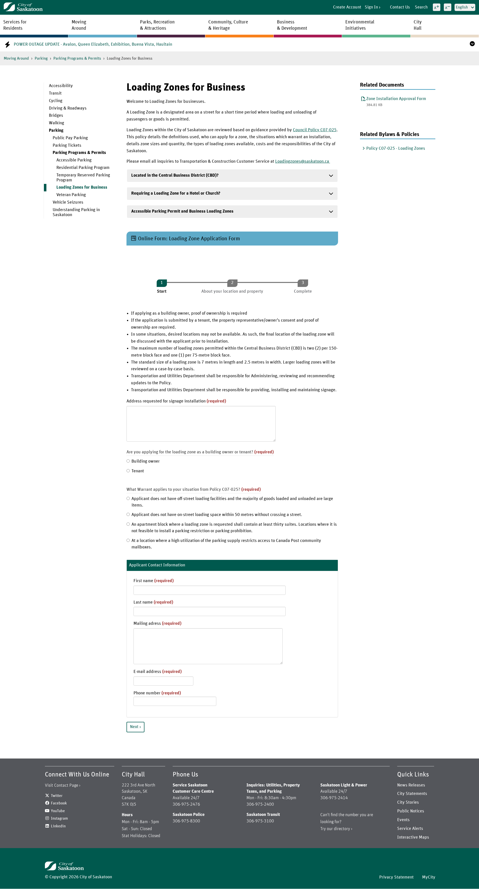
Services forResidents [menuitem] (15, 25)
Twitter (57, 796)
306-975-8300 (186, 821)
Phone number (157, 693)
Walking (56, 123)
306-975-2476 (186, 804)
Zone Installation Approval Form (396, 99)
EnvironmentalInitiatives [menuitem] (359, 25)
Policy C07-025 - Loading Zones (395, 148)
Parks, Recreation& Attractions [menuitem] (157, 25)
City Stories (408, 802)
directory (342, 829)
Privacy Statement (396, 877)
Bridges (56, 115)
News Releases (411, 785)
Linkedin (58, 826)
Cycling (55, 101)
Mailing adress (157, 623)
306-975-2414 (334, 798)
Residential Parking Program (83, 167)
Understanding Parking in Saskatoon (76, 212)
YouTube (58, 811)
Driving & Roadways (68, 108)
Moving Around (16, 58)
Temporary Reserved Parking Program (83, 177)
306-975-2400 (260, 804)
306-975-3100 (260, 821)
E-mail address (157, 671)
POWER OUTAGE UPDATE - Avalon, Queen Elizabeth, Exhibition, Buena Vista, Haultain (93, 44)
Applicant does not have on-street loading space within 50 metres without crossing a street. (216, 514)
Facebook (59, 803)
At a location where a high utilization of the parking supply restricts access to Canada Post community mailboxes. (226, 543)
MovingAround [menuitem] (79, 25)
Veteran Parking (71, 195)
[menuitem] (81, 86)
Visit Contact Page (61, 785)
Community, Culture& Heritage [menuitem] (228, 25)
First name (153, 581)
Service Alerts (410, 828)
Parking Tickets (67, 145)
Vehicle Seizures (68, 202)
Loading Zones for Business (81, 187)
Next (134, 727)
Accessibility (61, 86)
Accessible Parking (74, 160)
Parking (41, 58)
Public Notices (410, 811)
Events (403, 820)
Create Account (347, 7)
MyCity (428, 877)
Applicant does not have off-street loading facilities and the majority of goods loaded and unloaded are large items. (232, 502)
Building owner (145, 461)
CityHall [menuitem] (418, 25)
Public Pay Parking (70, 138)
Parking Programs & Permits (77, 58)
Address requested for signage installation (176, 401)
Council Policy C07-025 (315, 130)
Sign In (371, 7)
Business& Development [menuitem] (292, 25)
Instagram (59, 818)
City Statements (412, 793)
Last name (153, 602)
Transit (55, 93)
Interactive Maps (413, 837)
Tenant (137, 471)
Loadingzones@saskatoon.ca (302, 161)
